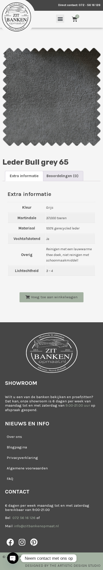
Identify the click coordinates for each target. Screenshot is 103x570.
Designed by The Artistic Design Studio (62, 565)
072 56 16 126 (24, 517)
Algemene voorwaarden (27, 468)
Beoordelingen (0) (62, 176)
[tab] (24, 176)
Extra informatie (24, 176)
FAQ (10, 478)
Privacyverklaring (22, 457)
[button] (60, 19)
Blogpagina (17, 447)
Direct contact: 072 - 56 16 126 (79, 5)
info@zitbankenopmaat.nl (36, 526)
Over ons (14, 436)
